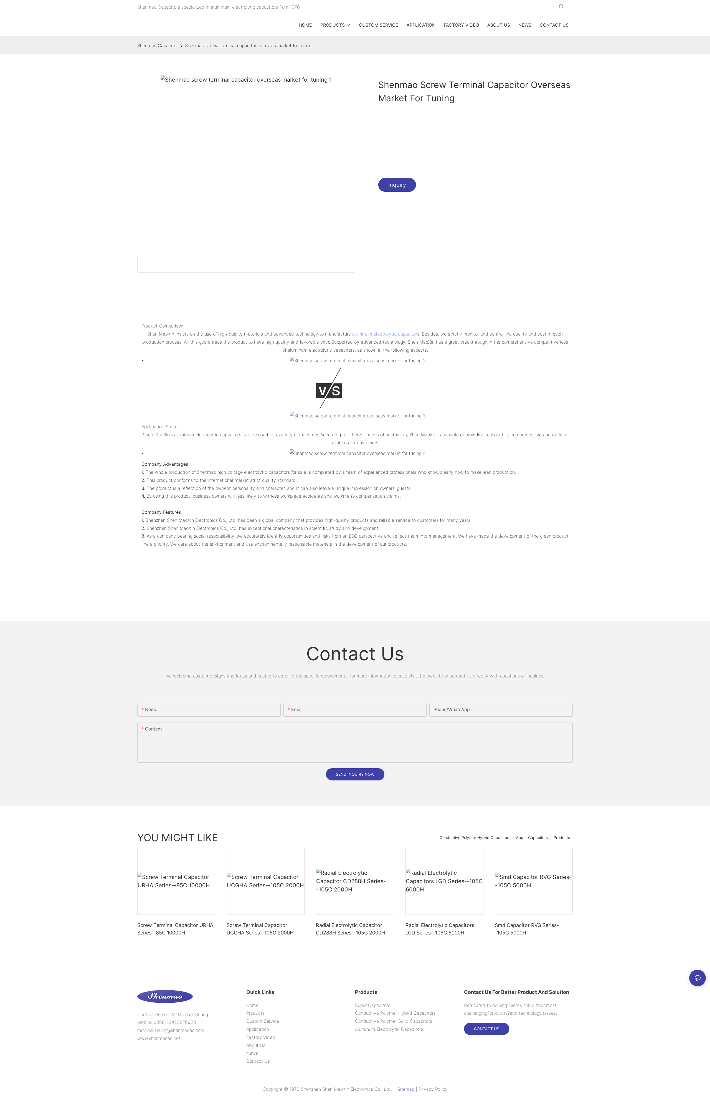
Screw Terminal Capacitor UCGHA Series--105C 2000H (260, 929)
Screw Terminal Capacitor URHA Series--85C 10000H (175, 929)
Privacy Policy (433, 1089)
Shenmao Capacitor (157, 45)
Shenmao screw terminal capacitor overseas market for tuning (248, 45)
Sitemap (406, 1089)
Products (562, 837)
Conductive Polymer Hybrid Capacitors (475, 837)
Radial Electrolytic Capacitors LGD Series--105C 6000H (439, 929)
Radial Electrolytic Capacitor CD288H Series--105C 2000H (350, 929)
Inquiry (397, 185)
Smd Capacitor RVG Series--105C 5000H (527, 929)
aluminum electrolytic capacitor (384, 334)
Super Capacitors (532, 837)
